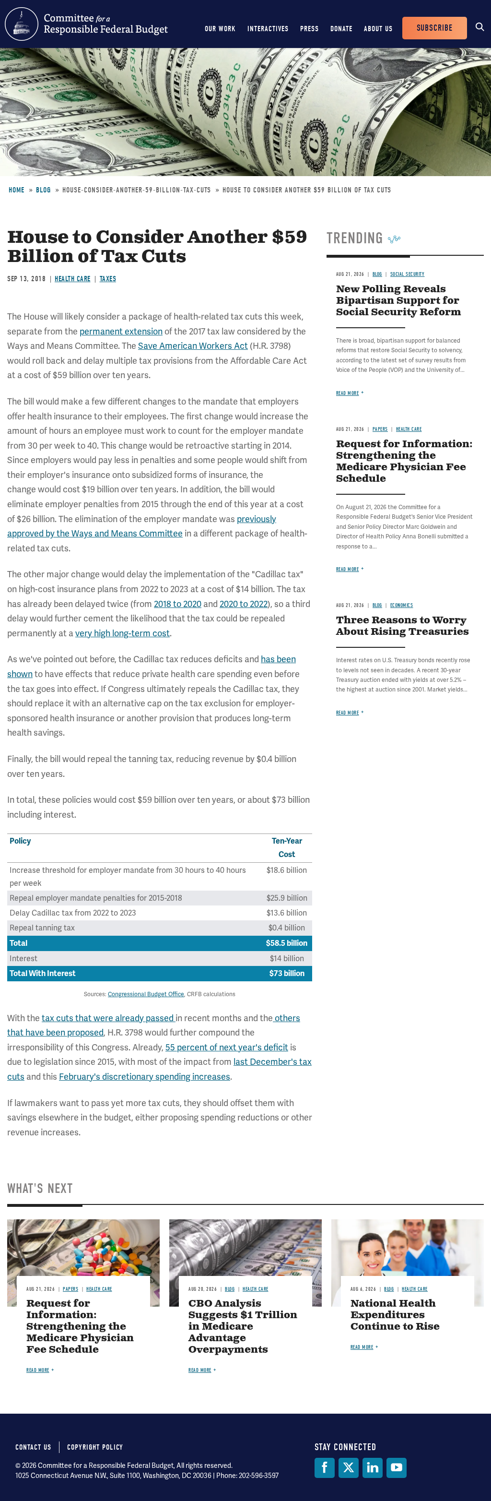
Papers (380, 429)
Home (16, 190)
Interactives (268, 28)
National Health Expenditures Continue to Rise (395, 1316)
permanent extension (121, 331)
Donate (341, 28)
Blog (43, 190)
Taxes (108, 278)
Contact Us (33, 1447)
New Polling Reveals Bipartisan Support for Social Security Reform (398, 301)
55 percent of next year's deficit (226, 1047)
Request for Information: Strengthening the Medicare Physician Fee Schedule (404, 462)
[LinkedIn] (372, 1468)
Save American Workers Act (193, 345)
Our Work (220, 28)
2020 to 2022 (244, 603)
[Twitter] (349, 1468)
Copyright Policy (95, 1447)
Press (309, 28)
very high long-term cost (122, 633)
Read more (347, 393)
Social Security (407, 274)
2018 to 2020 (177, 603)
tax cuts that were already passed (108, 1018)
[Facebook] (325, 1468)
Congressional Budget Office (146, 994)
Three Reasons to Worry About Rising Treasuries (402, 626)
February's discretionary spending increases (144, 1076)
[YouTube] (396, 1468)
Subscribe (435, 28)
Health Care (73, 278)
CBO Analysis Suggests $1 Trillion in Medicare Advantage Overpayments (242, 1327)
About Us (378, 28)
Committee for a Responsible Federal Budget (86, 24)
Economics (401, 605)
